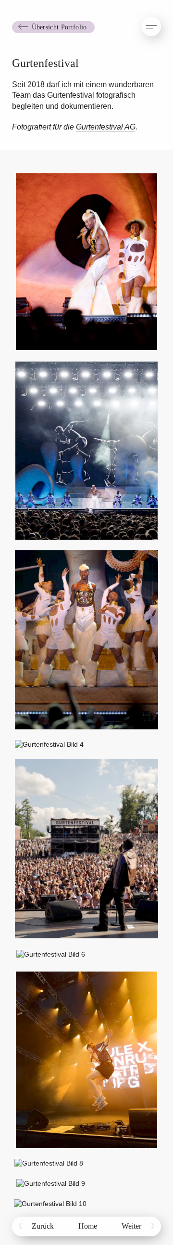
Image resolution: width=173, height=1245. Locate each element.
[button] (151, 26)
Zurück (43, 1226)
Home (87, 1226)
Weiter (131, 1226)
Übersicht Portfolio (59, 27)
